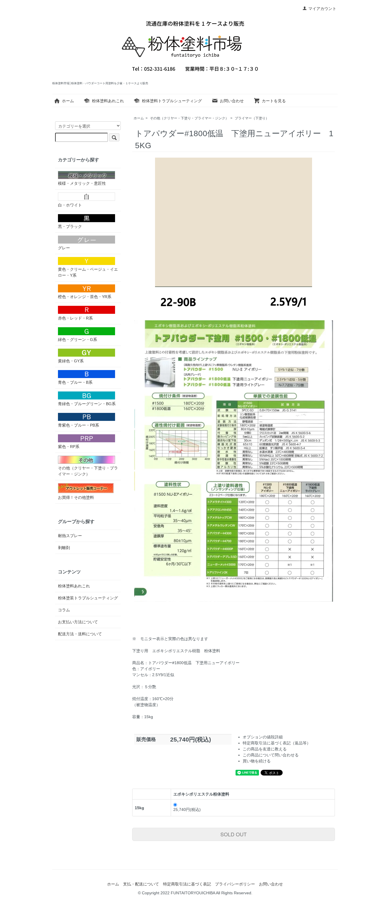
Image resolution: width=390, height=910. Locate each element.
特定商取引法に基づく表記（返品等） (277, 743)
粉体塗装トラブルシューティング (88, 598)
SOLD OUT (233, 834)
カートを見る (274, 101)
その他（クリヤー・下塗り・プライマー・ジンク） (189, 118)
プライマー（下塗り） (252, 118)
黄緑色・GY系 (71, 361)
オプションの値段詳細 (263, 737)
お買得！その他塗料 (76, 497)
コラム (64, 610)
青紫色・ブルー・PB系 (78, 425)
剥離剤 (64, 547)
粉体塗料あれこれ (108, 101)
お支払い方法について (78, 622)
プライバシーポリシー (235, 884)
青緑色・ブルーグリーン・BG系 (87, 403)
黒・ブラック (70, 226)
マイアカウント (322, 8)
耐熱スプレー (70, 535)
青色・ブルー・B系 (75, 382)
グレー (64, 248)
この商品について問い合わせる (271, 755)
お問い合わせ (232, 101)
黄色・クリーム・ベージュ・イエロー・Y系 (88, 272)
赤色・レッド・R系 (75, 318)
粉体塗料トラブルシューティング (172, 101)
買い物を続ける (257, 761)
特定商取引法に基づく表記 (187, 884)
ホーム (68, 101)
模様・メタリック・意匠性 (82, 183)
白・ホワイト (70, 205)
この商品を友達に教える (265, 749)
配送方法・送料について (80, 634)
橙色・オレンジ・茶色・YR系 (84, 296)
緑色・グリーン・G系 (77, 339)
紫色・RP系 (68, 446)
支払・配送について (141, 884)
